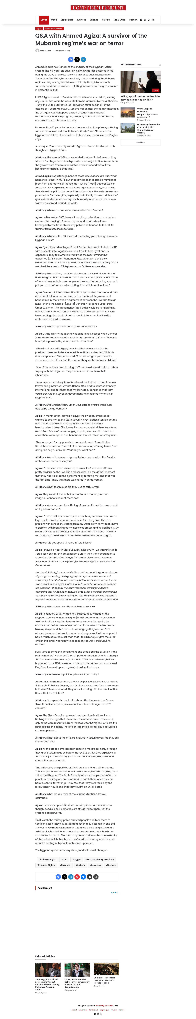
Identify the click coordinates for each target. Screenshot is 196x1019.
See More (140, 142)
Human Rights (47, 865)
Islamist (66, 865)
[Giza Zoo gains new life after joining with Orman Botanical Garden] (128, 128)
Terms (121, 1010)
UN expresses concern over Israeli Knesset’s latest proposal (104, 980)
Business (81, 19)
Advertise (83, 1010)
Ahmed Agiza (49, 859)
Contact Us (93, 1010)
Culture (106, 19)
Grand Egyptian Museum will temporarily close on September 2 (147, 113)
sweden (96, 865)
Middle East (67, 19)
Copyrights (104, 1010)
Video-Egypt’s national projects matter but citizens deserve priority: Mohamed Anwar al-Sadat (47, 984)
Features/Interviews (53, 28)
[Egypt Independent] (98, 7)
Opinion (133, 19)
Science (94, 19)
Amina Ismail (45, 51)
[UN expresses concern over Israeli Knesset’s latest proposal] (106, 969)
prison (81, 865)
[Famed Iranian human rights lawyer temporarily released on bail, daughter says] (77, 970)
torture (112, 865)
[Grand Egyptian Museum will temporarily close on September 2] (128, 112)
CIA (65, 859)
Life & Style (119, 19)
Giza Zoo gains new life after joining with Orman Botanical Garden (148, 128)
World (54, 19)
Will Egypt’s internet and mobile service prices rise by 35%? (140, 98)
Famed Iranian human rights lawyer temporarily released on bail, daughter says (77, 983)
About (74, 1010)
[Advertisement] (77, 923)
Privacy (114, 1010)
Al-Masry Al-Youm (104, 1005)
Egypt (44, 19)
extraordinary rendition (101, 859)
